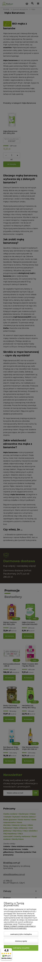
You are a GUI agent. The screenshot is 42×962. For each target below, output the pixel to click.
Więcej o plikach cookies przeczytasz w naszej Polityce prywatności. (20, 927)
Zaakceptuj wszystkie (21, 948)
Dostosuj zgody (21, 941)
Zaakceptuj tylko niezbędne (21, 934)
